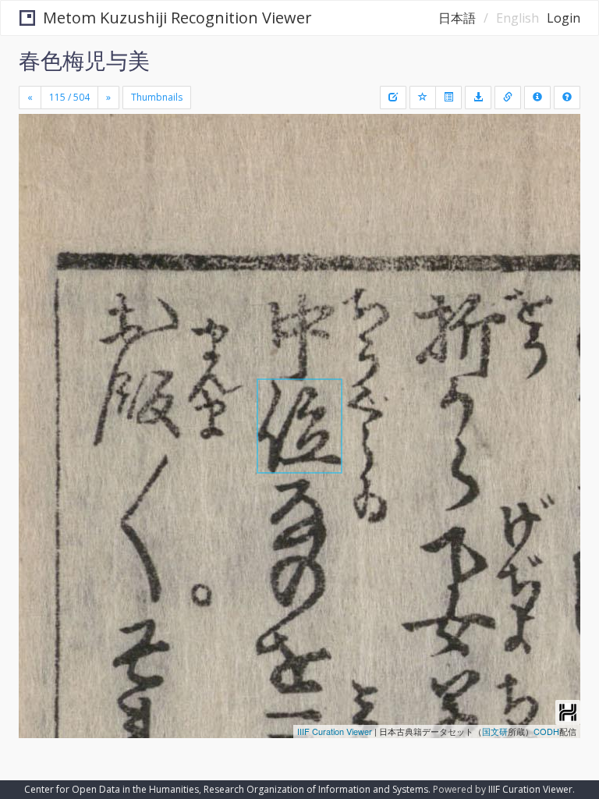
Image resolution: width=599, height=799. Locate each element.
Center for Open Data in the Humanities (111, 789)
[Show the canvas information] (507, 97)
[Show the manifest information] (537, 97)
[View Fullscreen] (39, 192)
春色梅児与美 (84, 60)
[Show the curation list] (448, 97)
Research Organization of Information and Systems (316, 789)
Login (563, 18)
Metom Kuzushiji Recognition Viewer (177, 17)
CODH (546, 731)
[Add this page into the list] (422, 97)
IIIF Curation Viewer (334, 731)
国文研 (495, 731)
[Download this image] (478, 97)
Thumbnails (157, 97)
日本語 (457, 18)
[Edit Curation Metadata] (393, 97)
